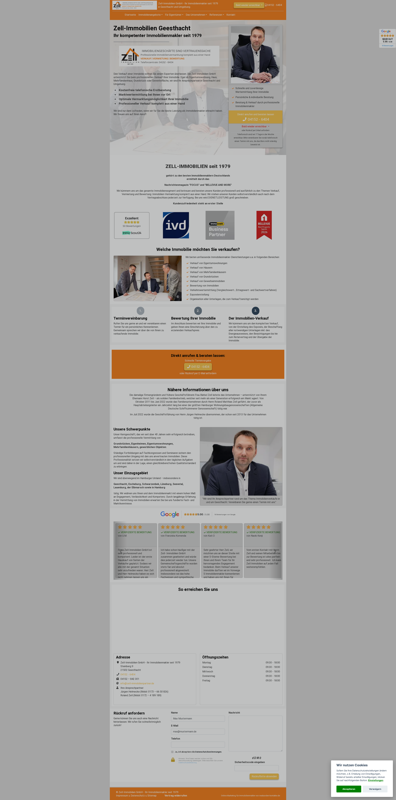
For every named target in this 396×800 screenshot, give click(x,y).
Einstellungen (375, 780)
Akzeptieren (348, 789)
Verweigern (375, 789)
